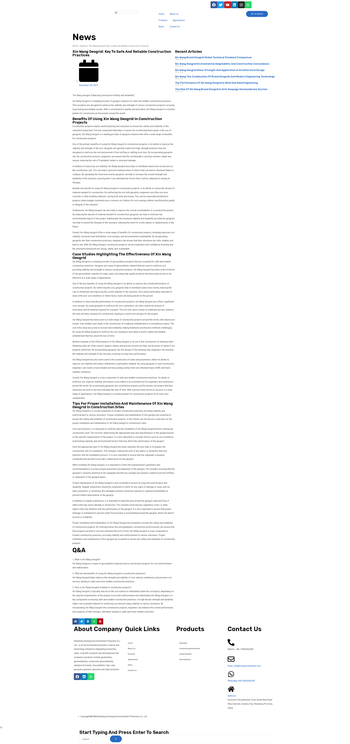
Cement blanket (185, 654)
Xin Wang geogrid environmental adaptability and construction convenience (222, 63)
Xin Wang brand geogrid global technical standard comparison (213, 57)
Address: (232, 696)
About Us (174, 14)
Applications (179, 20)
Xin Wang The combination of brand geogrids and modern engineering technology (225, 76)
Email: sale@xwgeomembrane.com (244, 666)
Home (161, 14)
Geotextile (183, 643)
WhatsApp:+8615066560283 (241, 680)
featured (83, 46)
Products (163, 20)
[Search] (116, 739)
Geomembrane (185, 659)
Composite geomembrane (189, 648)
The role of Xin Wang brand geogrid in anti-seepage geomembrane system (221, 89)
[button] (75, 621)
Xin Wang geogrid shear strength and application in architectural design (220, 70)
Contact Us (175, 26)
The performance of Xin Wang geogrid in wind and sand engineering (216, 82)
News (161, 26)
